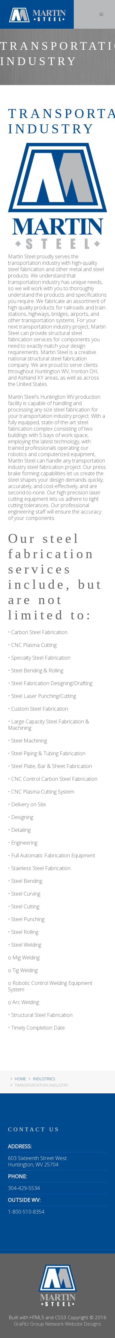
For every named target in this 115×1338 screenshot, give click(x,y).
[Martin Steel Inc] (37, 8)
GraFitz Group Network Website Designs (57, 1323)
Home (20, 1079)
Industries (44, 1079)
